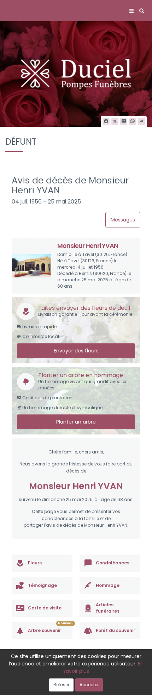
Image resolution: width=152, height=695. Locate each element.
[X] (114, 121)
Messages (123, 219)
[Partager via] (141, 121)
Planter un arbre (76, 421)
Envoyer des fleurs (76, 350)
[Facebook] (106, 121)
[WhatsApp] (132, 121)
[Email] (123, 121)
